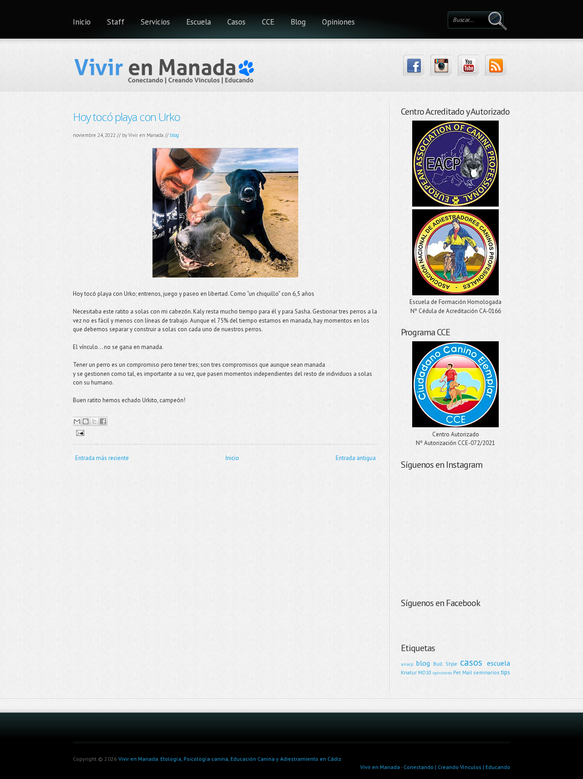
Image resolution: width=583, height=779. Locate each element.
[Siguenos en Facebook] (413, 65)
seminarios (486, 672)
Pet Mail (462, 672)
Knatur (409, 672)
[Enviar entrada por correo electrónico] (78, 432)
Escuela (198, 22)
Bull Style (445, 663)
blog (174, 135)
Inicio (82, 22)
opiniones (442, 672)
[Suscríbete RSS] (495, 65)
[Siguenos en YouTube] (468, 65)
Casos (236, 22)
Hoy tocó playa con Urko (126, 116)
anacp (407, 664)
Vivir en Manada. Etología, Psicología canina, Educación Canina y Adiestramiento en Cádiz (229, 758)
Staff (115, 22)
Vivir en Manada (380, 767)
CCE (268, 22)
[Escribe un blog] (85, 421)
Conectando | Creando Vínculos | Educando (457, 767)
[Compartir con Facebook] (102, 421)
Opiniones (338, 22)
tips (505, 672)
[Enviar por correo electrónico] (77, 421)
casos (471, 662)
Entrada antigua (356, 458)
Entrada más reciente (102, 458)
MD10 (424, 672)
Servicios (155, 22)
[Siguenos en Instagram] (441, 65)
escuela (498, 663)
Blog (298, 22)
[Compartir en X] (94, 421)
